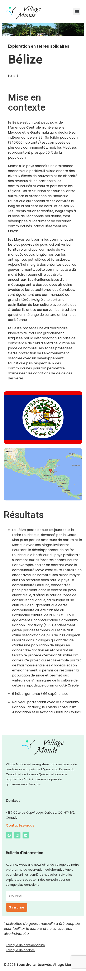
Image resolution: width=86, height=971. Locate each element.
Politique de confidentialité (25, 945)
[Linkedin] (26, 835)
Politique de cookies (20, 950)
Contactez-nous (20, 825)
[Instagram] (17, 835)
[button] (76, 11)
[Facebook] (9, 835)
